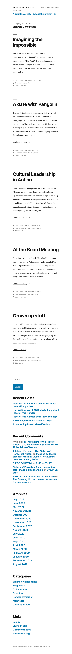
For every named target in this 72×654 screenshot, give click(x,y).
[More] (55, 14)
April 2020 (19, 545)
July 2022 (18, 499)
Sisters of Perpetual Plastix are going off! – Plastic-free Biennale (34, 468)
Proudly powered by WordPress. (39, 646)
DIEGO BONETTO (22, 463)
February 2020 (21, 552)
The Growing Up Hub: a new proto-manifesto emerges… (36, 480)
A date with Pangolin (35, 104)
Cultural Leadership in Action (34, 176)
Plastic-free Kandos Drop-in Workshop (35, 416)
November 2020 (22, 522)
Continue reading (21, 142)
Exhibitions (19, 593)
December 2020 (22, 518)
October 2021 (20, 514)
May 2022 (18, 507)
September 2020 (22, 526)
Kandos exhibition (23, 597)
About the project (42, 14)
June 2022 (19, 503)
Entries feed (20, 625)
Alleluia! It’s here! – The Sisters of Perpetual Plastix (32, 452)
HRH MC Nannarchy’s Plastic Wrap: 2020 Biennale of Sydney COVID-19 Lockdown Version (35, 444)
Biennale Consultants (22, 83)
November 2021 (22, 510)
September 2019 (22, 560)
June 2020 (19, 537)
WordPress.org (21, 633)
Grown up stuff (29, 315)
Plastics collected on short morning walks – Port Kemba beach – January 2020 (35, 457)
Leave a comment (21, 85)
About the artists (22, 14)
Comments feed (22, 629)
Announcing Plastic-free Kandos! (32, 424)
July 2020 (18, 533)
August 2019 (20, 564)
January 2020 (21, 556)
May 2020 (18, 541)
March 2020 (20, 549)
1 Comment (19, 231)
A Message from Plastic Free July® (32, 420)
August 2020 (20, 530)
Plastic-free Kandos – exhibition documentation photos (34, 405)
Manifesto (18, 600)
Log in (16, 622)
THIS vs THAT (44, 463)
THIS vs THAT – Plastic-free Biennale (34, 476)
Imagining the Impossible (28, 42)
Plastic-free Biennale (23, 7)
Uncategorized (35, 228)
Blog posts (34, 153)
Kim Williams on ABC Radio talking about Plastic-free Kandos (36, 411)
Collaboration (20, 589)
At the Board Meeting (36, 249)
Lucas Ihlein (19, 80)
